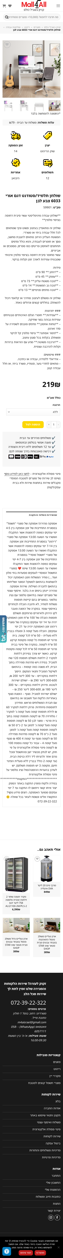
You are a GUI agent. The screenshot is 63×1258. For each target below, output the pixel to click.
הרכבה (56, 404)
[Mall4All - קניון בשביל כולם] (34, 6)
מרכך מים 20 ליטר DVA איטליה (47, 887)
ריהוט (27, 27)
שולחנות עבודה (13, 27)
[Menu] (58, 6)
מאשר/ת (40, 1252)
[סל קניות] (4, 6)
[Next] (6, 69)
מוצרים (37, 27)
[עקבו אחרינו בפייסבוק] (57, 1217)
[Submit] (6, 17)
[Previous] (55, 69)
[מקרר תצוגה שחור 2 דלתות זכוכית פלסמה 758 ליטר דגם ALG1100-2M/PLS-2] (16, 874)
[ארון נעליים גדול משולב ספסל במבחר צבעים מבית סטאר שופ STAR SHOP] (16, 925)
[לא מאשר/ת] (58, 1248)
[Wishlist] (10, 6)
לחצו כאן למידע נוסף (16, 474)
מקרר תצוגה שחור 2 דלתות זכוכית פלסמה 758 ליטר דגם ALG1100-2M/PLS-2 (16, 901)
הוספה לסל (33, 424)
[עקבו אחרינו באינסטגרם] (51, 1217)
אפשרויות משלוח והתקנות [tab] (43, 514)
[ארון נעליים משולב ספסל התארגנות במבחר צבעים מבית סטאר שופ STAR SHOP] (46, 925)
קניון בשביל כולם (52, 27)
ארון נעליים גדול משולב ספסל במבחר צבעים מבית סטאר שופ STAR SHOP (16, 943)
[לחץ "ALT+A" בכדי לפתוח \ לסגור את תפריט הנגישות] (6, 1251)
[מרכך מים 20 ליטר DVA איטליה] (46, 868)
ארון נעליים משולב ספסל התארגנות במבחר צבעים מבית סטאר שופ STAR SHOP (47, 942)
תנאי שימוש (25, 1252)
